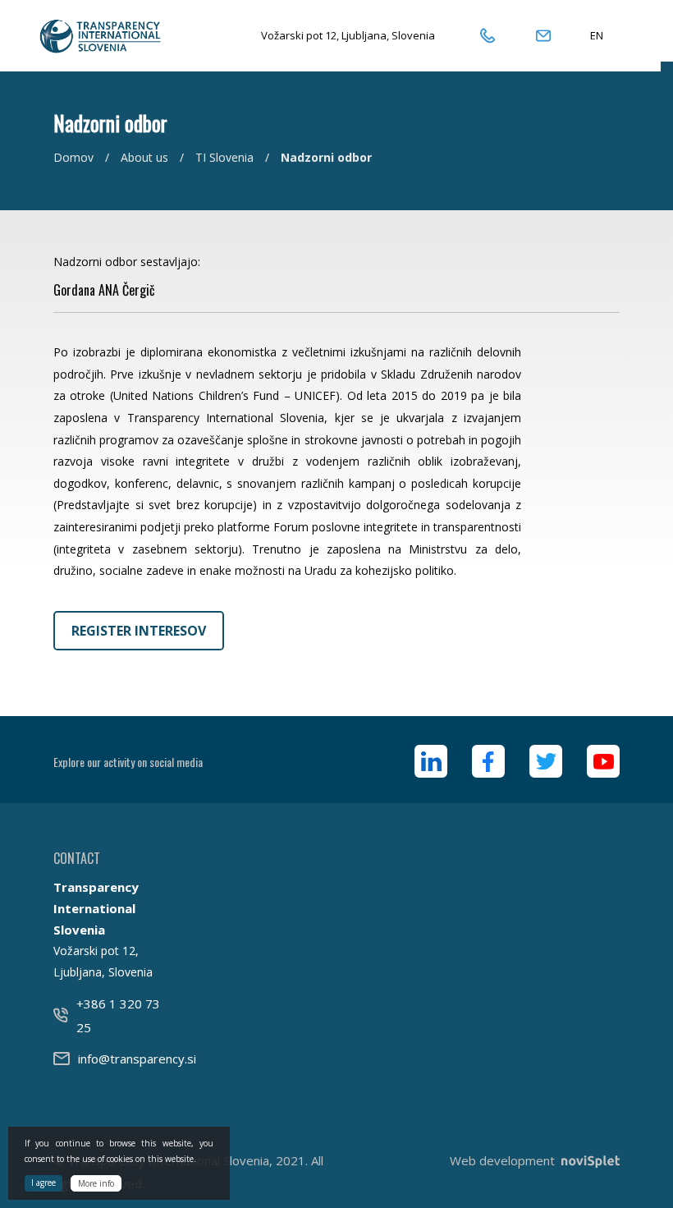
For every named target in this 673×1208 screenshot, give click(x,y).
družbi (268, 461)
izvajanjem (492, 417)
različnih (389, 461)
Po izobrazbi (87, 352)
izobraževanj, (486, 461)
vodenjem (332, 461)
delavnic (197, 483)
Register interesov (138, 631)
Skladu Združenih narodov (451, 374)
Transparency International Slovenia (226, 417)
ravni (155, 461)
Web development (502, 1160)
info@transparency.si (137, 1058)
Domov (73, 157)
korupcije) (230, 504)
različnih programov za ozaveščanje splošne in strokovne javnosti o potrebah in (267, 440)
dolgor (383, 504)
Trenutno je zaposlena (320, 549)
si (139, 504)
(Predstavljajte (91, 504)
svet (160, 504)
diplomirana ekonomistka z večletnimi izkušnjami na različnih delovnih (330, 352)
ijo (357, 504)
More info (96, 1183)
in (267, 504)
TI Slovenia (224, 157)
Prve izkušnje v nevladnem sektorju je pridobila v (243, 374)
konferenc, (143, 483)
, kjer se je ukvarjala (384, 417)
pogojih (501, 440)
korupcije (497, 483)
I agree (43, 1182)
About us (144, 157)
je (130, 352)
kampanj (372, 483)
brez (187, 504)
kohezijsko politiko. (405, 570)
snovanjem (266, 483)
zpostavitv (321, 504)
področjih (78, 374)
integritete (203, 461)
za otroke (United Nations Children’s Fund (166, 395)
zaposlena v (86, 417)
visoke (118, 461)
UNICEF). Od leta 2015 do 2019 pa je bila (408, 395)
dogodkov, (81, 483)
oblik (434, 461)
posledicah (439, 483)
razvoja (73, 461)
